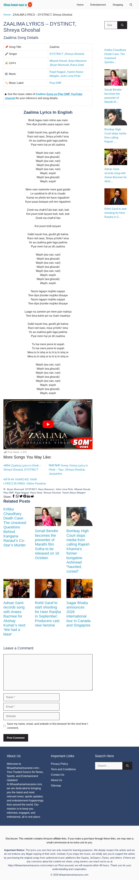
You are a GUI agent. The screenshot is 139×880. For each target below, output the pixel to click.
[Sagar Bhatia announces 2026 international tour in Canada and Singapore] (79, 595)
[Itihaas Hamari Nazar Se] (18, 4)
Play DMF (55, 82)
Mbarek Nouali (58, 60)
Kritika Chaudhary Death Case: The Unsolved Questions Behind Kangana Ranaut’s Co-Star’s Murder (14, 527)
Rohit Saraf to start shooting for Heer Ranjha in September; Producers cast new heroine (48, 614)
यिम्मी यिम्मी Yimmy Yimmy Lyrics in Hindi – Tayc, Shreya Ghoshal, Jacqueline (68, 469)
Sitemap (56, 785)
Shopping (118, 4)
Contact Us (57, 774)
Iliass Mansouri (46, 489)
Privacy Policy (59, 763)
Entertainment (98, 4)
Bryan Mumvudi (59, 64)
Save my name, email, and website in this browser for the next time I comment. (47, 725)
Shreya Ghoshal (74, 53)
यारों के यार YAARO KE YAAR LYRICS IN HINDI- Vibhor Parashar (24, 481)
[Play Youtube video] (48, 424)
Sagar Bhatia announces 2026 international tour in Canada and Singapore (78, 614)
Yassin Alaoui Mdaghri (74, 492)
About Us (56, 780)
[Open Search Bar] (131, 4)
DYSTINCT (56, 53)
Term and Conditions (63, 769)
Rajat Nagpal (57, 71)
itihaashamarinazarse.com (73, 874)
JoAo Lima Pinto (71, 75)
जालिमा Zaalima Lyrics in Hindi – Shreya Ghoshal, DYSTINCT (22, 467)
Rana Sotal (77, 64)
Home (80, 4)
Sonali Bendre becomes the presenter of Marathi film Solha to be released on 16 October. (47, 544)
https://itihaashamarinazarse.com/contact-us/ (33, 865)
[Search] (122, 25)
